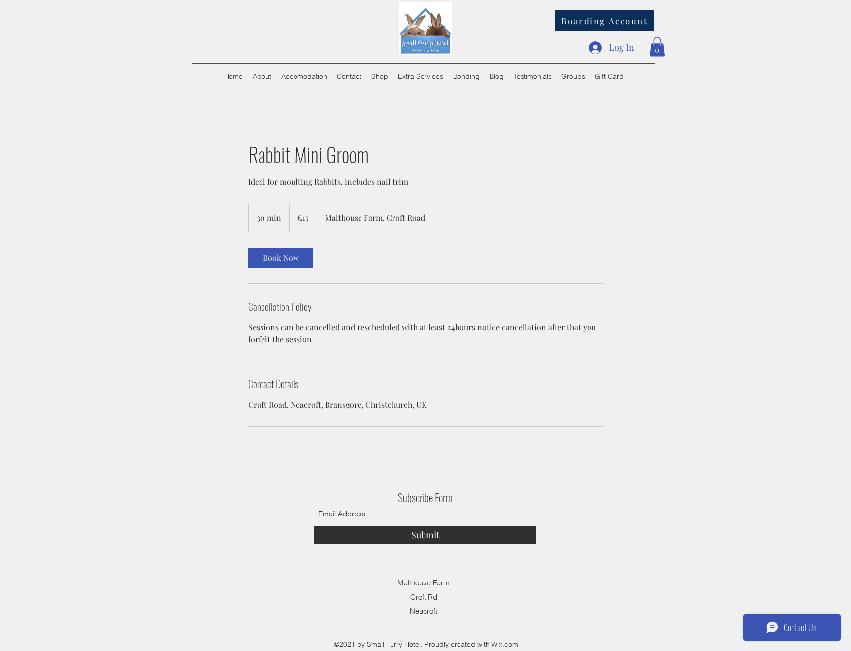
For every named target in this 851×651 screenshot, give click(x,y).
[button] (657, 46)
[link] (280, 258)
